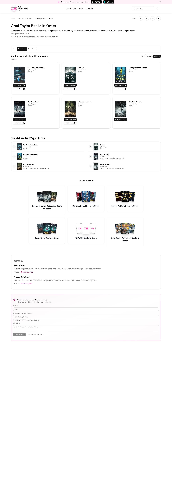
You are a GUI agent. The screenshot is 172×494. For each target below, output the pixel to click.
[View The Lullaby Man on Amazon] (70, 109)
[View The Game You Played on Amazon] (19, 75)
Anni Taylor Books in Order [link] (44, 18)
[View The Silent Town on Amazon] (120, 109)
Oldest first (157, 56)
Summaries (89, 8)
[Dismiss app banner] (160, 2)
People (69, 8)
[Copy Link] (158, 18)
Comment (16, 323)
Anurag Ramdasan (22, 277)
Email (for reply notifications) (22, 313)
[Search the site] (134, 8)
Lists (75, 8)
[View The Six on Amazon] (70, 75)
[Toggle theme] (157, 8)
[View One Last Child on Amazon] (19, 109)
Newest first (149, 56)
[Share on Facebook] (141, 18)
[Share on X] (147, 18)
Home (13, 18)
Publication (21, 49)
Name (15, 306)
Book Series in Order (25, 18)
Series (81, 8)
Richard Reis (19, 265)
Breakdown (31, 49)
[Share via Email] (152, 18)
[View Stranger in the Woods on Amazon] (120, 75)
